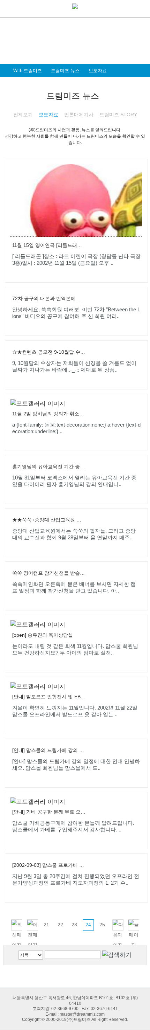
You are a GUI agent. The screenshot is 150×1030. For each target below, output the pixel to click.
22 (60, 924)
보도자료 (98, 70)
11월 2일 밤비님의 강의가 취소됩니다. (48, 413)
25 (102, 924)
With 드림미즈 (27, 70)
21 (46, 924)
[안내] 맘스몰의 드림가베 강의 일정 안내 (48, 750)
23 (74, 924)
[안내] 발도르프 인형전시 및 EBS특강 (48, 696)
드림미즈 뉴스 (65, 70)
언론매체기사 (78, 114)
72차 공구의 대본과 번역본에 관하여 (48, 298)
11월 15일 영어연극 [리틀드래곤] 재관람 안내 (48, 245)
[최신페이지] (16, 925)
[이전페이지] (32, 925)
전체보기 (23, 114)
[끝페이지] (133, 925)
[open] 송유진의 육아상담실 (42, 635)
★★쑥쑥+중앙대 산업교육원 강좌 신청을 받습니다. (48, 520)
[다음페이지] (117, 925)
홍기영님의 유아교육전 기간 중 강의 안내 (48, 466)
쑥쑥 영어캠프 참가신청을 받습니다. (48, 573)
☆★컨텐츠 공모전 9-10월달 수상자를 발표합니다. (48, 352)
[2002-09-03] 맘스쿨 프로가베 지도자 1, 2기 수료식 (48, 865)
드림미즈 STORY (118, 114)
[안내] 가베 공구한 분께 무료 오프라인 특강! (48, 812)
